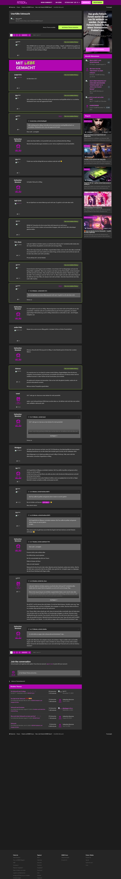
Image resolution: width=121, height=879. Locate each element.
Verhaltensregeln (17, 878)
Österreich (39, 878)
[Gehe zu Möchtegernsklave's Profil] (60, 709)
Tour (14, 860)
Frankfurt (39, 865)
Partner (87, 855)
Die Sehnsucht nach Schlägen (18, 691)
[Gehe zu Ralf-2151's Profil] (18, 207)
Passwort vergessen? (18, 867)
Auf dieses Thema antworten (70, 27)
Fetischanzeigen (65, 857)
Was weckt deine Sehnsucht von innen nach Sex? (23, 716)
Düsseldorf (39, 867)
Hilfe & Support (16, 857)
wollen (24, 870)
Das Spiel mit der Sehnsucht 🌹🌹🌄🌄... (22, 698)
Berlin (38, 857)
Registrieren (97, 2)
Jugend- (15, 873)
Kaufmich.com (89, 862)
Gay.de (87, 860)
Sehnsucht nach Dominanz (17, 707)
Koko (87, 865)
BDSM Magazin (21, 860)
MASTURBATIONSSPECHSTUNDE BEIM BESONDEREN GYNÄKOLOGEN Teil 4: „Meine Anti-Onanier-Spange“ (98, 85)
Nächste (24, 35)
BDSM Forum (31, 693)
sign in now (50, 664)
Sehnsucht (13, 723)
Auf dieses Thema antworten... (28, 673)
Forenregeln (109, 7)
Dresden (39, 875)
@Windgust (46, 502)
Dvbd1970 (18, 75)
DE (77, 2)
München (39, 862)
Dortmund (39, 870)
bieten (18, 870)
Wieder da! (86, 2)
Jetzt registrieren (98, 49)
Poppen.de (88, 857)
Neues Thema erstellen (49, 27)
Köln (38, 873)
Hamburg (39, 860)
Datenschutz (22, 873)
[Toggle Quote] (29, 121)
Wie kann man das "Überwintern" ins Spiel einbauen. (96, 71)
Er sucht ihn (64, 860)
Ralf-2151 (17, 201)
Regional (39, 855)
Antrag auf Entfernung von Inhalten (21, 875)
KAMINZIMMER (94, 105)
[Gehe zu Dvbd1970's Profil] (18, 81)
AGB (14, 862)
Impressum (16, 865)
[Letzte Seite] (29, 35)
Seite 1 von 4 (36, 35)
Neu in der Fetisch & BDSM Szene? (33, 21)
